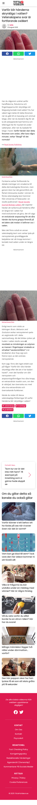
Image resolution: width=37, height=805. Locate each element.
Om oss (18, 729)
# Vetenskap (8, 406)
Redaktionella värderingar (18, 758)
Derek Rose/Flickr (7, 177)
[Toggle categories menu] (3, 3)
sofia (11, 25)
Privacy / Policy (18, 778)
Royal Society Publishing (12, 144)
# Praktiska (7, 409)
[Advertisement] (18, 78)
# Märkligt (21, 406)
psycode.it (18, 738)
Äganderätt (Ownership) (18, 762)
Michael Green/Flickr (8, 322)
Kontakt (18, 734)
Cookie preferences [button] (18, 782)
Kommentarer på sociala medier (18, 766)
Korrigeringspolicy (18, 753)
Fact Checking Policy (18, 749)
